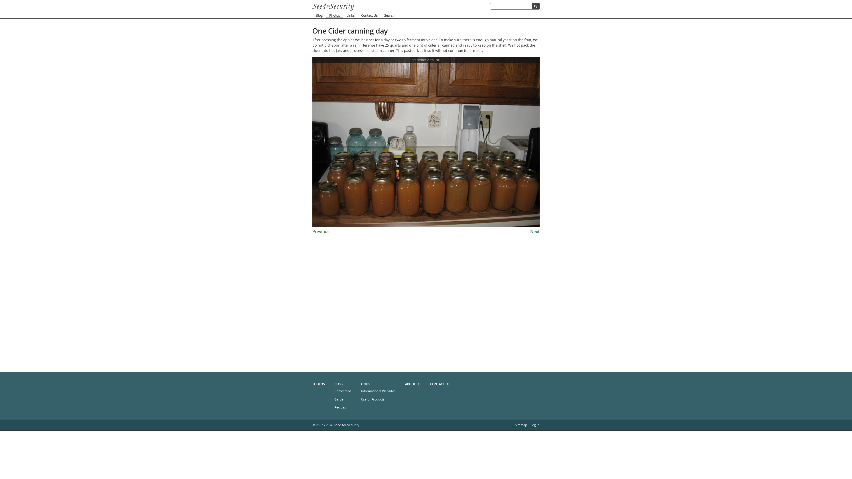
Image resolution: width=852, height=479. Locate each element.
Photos (334, 15)
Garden (339, 399)
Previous (320, 231)
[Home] (401, 7)
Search (389, 15)
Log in (535, 425)
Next (535, 231)
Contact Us (369, 15)
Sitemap (521, 425)
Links (351, 15)
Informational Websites (378, 391)
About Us (412, 384)
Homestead (342, 391)
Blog (319, 15)
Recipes (340, 407)
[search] (536, 6)
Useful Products (373, 399)
